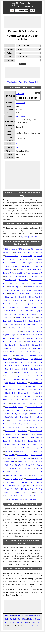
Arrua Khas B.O (11, 266)
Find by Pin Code (22, 11)
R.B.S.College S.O (35, 448)
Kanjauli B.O (10, 383)
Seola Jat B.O (36, 475)
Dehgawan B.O (20, 321)
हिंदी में (32, 11)
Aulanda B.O (20, 269)
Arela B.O (38, 263)
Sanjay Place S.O (16, 472)
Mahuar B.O (9, 410)
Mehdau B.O (37, 414)
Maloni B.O (21, 410)
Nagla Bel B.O (29, 420)
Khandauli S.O (23, 389)
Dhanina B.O (25, 324)
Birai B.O (8, 300)
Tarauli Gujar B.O (24, 492)
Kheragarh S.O (24, 393)
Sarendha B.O (10, 475)
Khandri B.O (10, 393)
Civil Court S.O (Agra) (13, 311)
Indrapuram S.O (21, 355)
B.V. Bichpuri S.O (35, 273)
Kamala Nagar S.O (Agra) (20, 379)
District (10, 49)
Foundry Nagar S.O (13, 328)
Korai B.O (19, 396)
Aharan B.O (12, 263)
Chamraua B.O (14, 304)
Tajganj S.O (9, 492)
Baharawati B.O (22, 276)
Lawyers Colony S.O (14, 407)
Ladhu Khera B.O (18, 403)
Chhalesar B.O (14, 307)
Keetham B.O (10, 389)
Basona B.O (27, 290)
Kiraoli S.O (9, 396)
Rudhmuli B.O (22, 462)
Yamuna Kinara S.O (32, 499)
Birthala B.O (30, 300)
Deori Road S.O (35, 321)
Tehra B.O (38, 492)
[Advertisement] (22, 22)
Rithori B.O (37, 458)
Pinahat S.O (20, 441)
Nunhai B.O (19, 434)
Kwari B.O (21, 400)
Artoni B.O (37, 266)
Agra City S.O (26, 256)
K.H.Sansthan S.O (22, 372)
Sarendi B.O (23, 475)
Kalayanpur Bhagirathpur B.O (17, 376)
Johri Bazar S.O (36, 369)
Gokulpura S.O (27, 338)
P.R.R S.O (29, 434)
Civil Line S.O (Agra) (33, 311)
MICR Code (18, 615)
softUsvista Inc (34, 626)
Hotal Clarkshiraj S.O (13, 352)
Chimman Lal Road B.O (32, 307)
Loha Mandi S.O (34, 407)
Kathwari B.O (15, 386)
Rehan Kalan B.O (11, 458)
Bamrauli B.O (14, 283)
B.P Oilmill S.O (19, 273)
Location (10, 60)
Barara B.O (26, 283)
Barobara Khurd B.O (34, 287)
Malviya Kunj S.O (35, 410)
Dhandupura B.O (11, 324)
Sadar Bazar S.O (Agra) (14, 465)
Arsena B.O (25, 266)
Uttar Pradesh (12, 82)
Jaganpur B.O (36, 359)
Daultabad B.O (29, 317)
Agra (20, 82)
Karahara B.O (22, 383)
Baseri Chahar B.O (12, 290)
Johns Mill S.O (21, 369)
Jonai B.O (9, 372)
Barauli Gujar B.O (16, 287)
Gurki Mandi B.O (34, 341)
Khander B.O (37, 389)
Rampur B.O (10, 455)
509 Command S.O (26, 249)
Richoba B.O (26, 458)
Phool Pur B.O (28, 438)
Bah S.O (8, 276)
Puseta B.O (22, 448)
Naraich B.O (22, 431)
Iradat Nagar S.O (21, 359)
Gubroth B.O (15, 341)
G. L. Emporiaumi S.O (33, 328)
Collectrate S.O (10, 314)
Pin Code (13, 619)
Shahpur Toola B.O (34, 479)
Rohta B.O (9, 462)
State (10, 46)
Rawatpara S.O (36, 455)
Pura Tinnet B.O (35, 444)
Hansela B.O (24, 345)
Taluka (9, 53)
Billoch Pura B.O (35, 297)
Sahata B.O (30, 465)
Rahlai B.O (9, 451)
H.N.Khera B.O (11, 345)
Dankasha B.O (36, 314)
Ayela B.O (32, 269)
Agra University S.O (26, 259)
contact (12, 622)
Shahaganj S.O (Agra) (14, 479)
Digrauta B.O (37, 324)
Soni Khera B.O (35, 486)
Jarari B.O (9, 369)
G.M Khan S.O (28, 331)
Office (10, 57)
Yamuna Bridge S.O (15, 499)
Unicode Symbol (34, 619)
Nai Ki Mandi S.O (17, 427)
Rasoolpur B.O (22, 455)
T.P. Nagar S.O (27, 489)
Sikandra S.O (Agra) (17, 486)
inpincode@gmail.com (29, 237)
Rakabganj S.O (36, 451)
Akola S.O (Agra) (25, 263)
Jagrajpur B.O (36, 362)
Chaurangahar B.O (28, 304)
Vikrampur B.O (25, 496)
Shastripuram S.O (11, 482)
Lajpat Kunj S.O (35, 403)
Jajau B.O (27, 365)
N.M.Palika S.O (11, 417)
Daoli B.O (8, 317)
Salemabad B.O (14, 468)
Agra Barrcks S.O (35, 252)
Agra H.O (12, 259)
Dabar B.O (23, 314)
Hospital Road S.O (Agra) (31, 348)
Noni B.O (8, 434)
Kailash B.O (37, 372)
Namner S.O (10, 431)
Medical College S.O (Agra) (16, 414)
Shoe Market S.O (27, 482)
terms (27, 622)
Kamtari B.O (33, 82)
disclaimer (20, 622)
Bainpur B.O (37, 276)
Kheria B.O (37, 393)
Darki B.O (18, 317)
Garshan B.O (14, 338)
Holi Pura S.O (11, 348)
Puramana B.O (10, 448)
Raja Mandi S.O (22, 451)
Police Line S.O (35, 441)
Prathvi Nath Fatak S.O (15, 444)
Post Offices (22, 619)
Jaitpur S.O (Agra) (12, 365)
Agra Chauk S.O (11, 256)
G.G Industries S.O (12, 331)
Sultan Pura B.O (11, 489)
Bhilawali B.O (36, 293)
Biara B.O (22, 297)
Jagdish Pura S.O (11, 362)
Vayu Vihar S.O (11, 496)
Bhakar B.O (24, 293)
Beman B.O (13, 293)
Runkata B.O (37, 462)
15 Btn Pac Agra (11, 249)
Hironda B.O (37, 345)
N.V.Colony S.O (26, 417)
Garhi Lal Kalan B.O (26, 335)
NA (25, 82)
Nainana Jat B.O (35, 427)
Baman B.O (23, 280)
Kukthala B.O (30, 396)
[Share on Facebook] (24, 98)
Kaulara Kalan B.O (33, 386)
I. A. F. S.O (30, 352)
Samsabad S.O (27, 468)
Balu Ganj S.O (10, 280)
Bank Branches (30, 615)
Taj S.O (39, 489)
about (6, 622)
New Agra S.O (36, 431)
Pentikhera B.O (14, 438)
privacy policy (35, 622)
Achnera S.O (20, 252)
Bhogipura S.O (10, 297)
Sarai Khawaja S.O (34, 472)
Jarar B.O (38, 365)
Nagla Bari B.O (15, 420)
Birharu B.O (19, 300)
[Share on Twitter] (31, 98)
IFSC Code (8, 615)
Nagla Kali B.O (24, 424)
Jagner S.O (25, 362)
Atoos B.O (9, 269)
